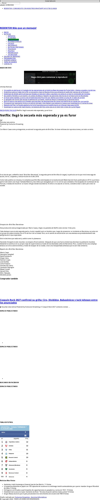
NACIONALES (12, 45)
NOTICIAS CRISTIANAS (16, 47)
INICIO (6, 32)
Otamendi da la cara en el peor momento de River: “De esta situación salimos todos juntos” (36, 492)
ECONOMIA (12, 38)
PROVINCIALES (13, 53)
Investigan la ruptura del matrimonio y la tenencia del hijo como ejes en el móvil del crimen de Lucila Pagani (42, 107)
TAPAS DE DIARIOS (10, 62)
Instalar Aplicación (50, 1)
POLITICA (11, 51)
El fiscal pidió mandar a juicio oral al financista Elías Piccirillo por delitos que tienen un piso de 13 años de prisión (44, 98)
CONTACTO (8, 64)
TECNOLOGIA (12, 55)
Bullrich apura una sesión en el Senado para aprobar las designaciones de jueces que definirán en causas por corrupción (46, 101)
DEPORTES (11, 36)
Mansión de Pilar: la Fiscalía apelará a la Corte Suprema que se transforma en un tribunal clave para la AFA (41, 105)
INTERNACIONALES (14, 42)
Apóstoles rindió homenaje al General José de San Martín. (24, 484)
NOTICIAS (7, 34)
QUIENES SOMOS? (10, 60)
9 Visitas (13, 488)
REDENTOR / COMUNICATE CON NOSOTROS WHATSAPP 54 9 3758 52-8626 (30, 8)
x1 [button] (1, 126)
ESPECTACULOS (13, 40)
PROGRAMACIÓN (10, 58)
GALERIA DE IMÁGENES (12, 56)
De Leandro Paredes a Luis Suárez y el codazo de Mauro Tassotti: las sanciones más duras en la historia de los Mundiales (46, 96)
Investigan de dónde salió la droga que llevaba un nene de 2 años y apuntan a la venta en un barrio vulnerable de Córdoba (47, 94)
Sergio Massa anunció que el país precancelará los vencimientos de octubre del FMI (33, 494)
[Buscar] (1, 3)
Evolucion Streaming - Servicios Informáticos (31, 497)
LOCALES (11, 43)
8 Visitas (71, 492)
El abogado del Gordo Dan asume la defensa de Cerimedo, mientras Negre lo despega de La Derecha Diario (41, 99)
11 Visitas (47, 484)
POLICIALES (12, 49)
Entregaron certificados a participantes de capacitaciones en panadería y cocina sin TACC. (35, 490)
